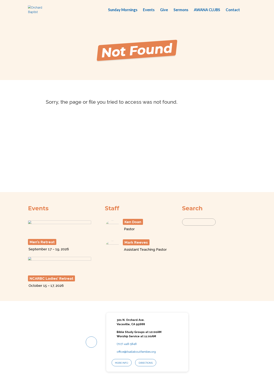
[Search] (220, 222)
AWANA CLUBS (207, 10)
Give (164, 10)
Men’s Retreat (42, 242)
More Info (121, 362)
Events (149, 10)
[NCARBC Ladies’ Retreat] (59, 270)
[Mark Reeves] (112, 253)
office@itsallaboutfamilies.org (136, 351)
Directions (146, 362)
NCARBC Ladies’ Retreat (51, 278)
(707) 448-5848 (127, 344)
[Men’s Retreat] (59, 234)
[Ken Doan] (112, 233)
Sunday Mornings (122, 10)
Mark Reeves (136, 242)
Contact (233, 10)
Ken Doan (133, 222)
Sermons (181, 10)
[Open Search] (245, 10)
